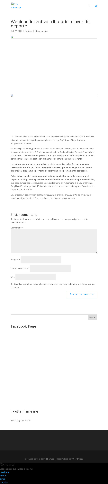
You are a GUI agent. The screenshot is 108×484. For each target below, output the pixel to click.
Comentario (17, 227)
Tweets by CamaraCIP (21, 420)
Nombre (15, 259)
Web (13, 277)
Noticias (28, 31)
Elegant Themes (45, 459)
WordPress (77, 459)
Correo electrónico (20, 268)
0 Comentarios (41, 31)
